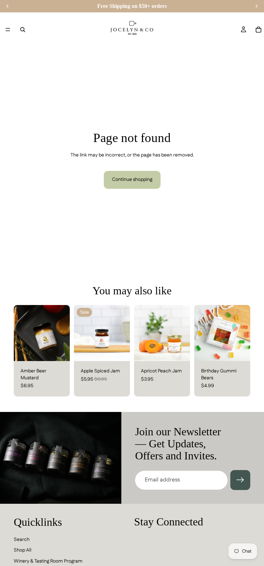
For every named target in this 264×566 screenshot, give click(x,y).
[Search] (22, 29)
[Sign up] (240, 480)
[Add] (59, 350)
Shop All (22, 550)
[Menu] (8, 29)
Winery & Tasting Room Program (48, 561)
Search (22, 539)
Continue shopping (132, 179)
